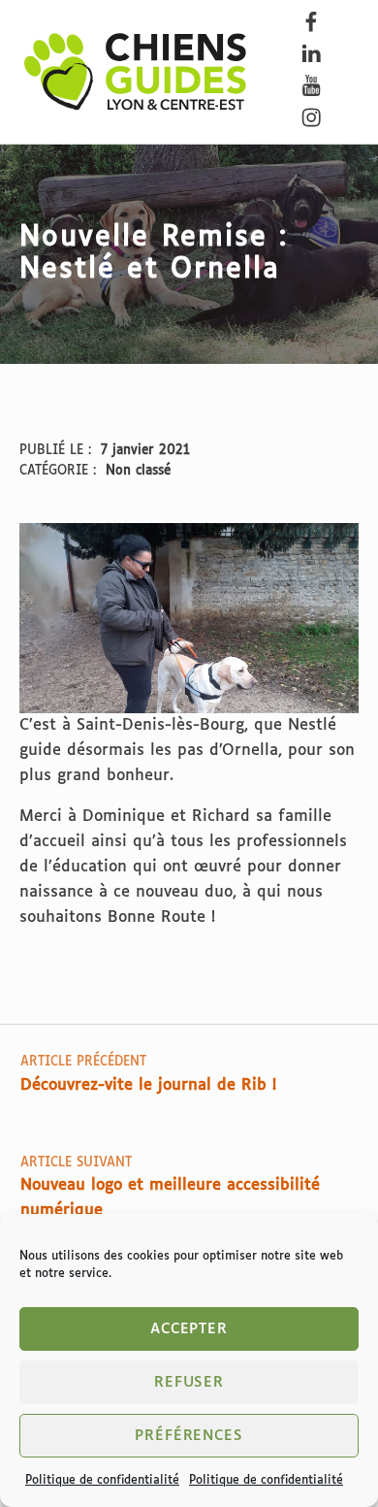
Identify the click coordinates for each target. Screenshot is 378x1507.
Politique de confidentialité (102, 1481)
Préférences (189, 1435)
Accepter (189, 1329)
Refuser (189, 1382)
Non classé (138, 471)
